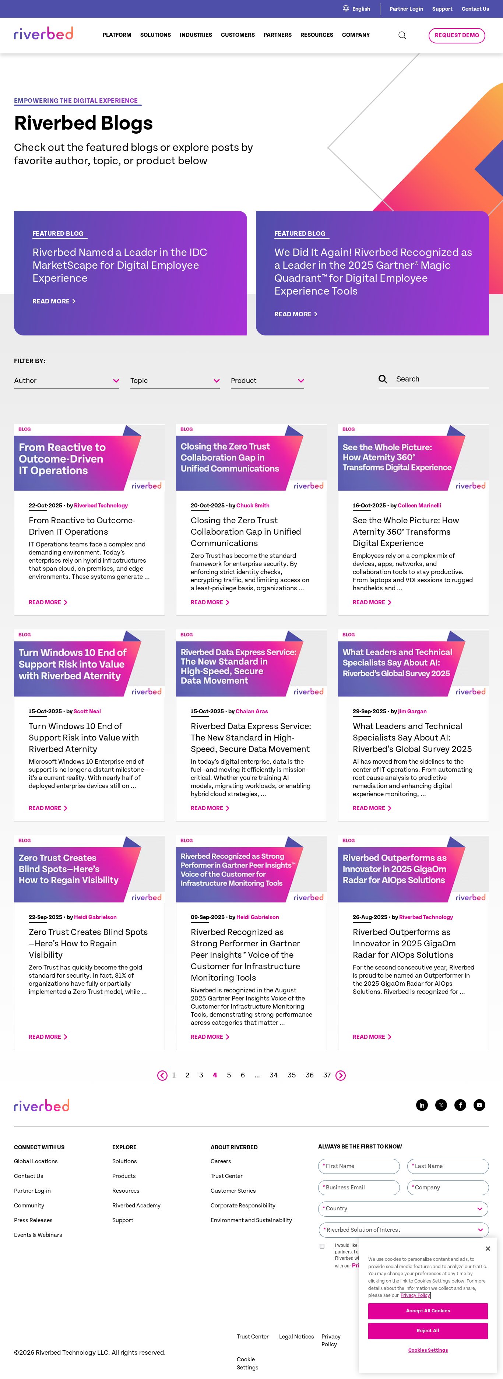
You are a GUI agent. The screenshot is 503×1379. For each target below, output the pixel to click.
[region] (428, 1305)
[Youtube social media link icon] (479, 1105)
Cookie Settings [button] (247, 1363)
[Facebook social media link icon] (460, 1105)
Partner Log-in (32, 1191)
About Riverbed (234, 1147)
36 (310, 1075)
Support (442, 9)
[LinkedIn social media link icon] (422, 1105)
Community (29, 1205)
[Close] (488, 1249)
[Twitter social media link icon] (441, 1105)
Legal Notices (296, 1336)
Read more (45, 603)
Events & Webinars (38, 1235)
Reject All (428, 1331)
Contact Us (475, 9)
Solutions (124, 1161)
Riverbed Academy (136, 1205)
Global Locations (36, 1161)
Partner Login (406, 9)
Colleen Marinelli (419, 505)
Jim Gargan (412, 711)
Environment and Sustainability (251, 1220)
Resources (126, 1191)
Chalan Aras (252, 711)
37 (327, 1075)
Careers (221, 1161)
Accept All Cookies (428, 1311)
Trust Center (227, 1176)
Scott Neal (87, 711)
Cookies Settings (428, 1350)
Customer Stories (233, 1191)
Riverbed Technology (101, 505)
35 (292, 1075)
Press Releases (33, 1220)
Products (124, 1176)
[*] (359, 1158)
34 (274, 1075)
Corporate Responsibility (243, 1205)
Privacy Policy (331, 1340)
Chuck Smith (253, 505)
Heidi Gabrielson (95, 917)
